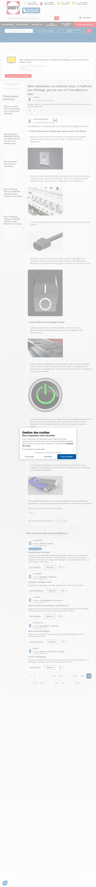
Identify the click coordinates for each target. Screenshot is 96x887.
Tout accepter (67, 456)
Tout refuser (29, 456)
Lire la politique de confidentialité (33, 449)
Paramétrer (48, 456)
